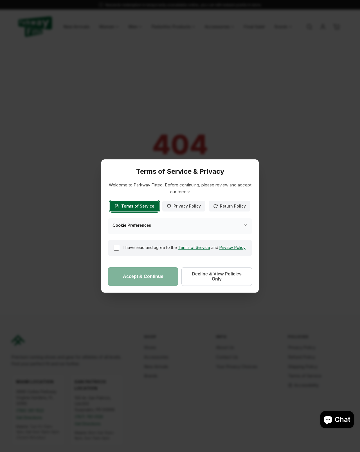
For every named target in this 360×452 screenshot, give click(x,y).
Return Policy (233, 206)
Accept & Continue (143, 276)
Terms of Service (137, 206)
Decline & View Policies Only (217, 276)
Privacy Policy (187, 206)
